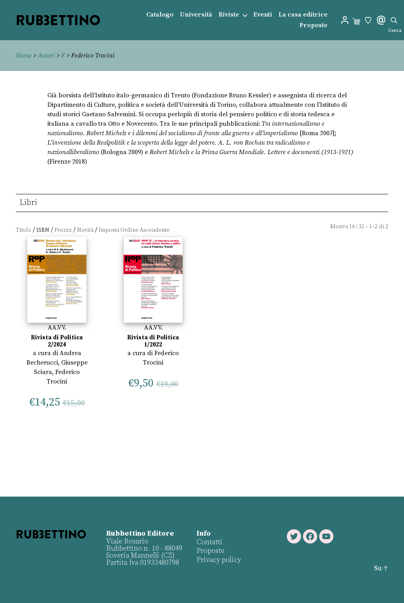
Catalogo (160, 15)
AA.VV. (57, 327)
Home (24, 56)
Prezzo (63, 230)
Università (196, 15)
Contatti (209, 542)
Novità (85, 230)
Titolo (23, 230)
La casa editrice (303, 15)
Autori (46, 56)
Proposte (313, 25)
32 (361, 226)
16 (352, 226)
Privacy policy (218, 559)
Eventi (262, 15)
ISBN (42, 230)
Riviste (229, 15)
